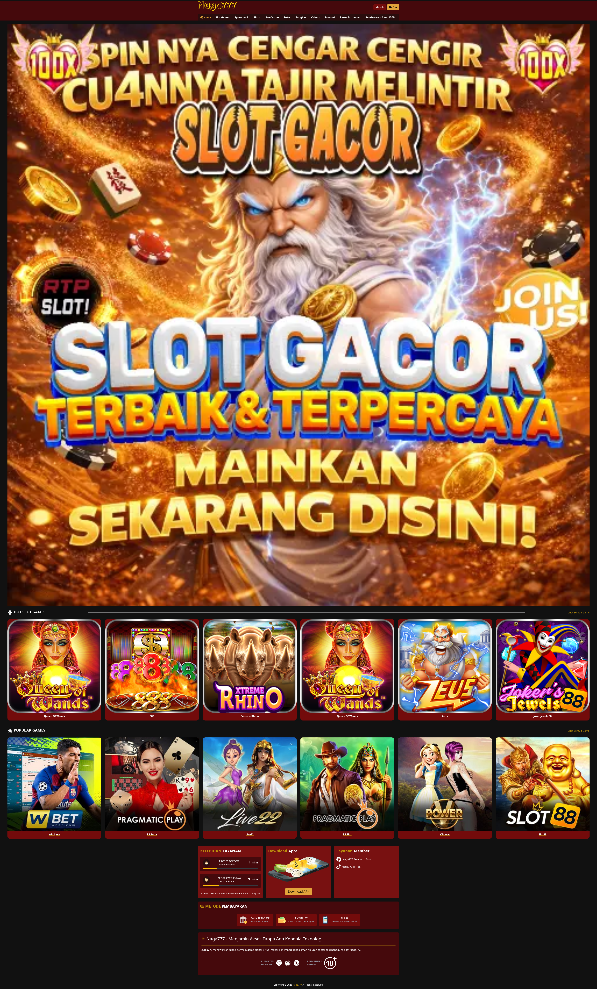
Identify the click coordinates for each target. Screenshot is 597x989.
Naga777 (297, 984)
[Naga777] (217, 6)
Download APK (298, 891)
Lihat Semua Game (578, 612)
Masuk (379, 7)
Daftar (393, 7)
